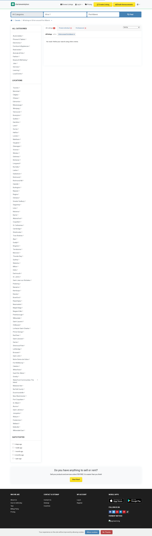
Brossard (16, 352)
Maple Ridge (18, 308)
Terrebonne (17, 249)
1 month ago (19, 451)
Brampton (17, 115)
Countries (47, 506)
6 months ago (19, 455)
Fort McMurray (18, 363)
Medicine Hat (18, 386)
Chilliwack (17, 325)
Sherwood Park (19, 346)
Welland (16, 423)
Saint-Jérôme (18, 410)
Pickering (16, 284)
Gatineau (16, 156)
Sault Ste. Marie (19, 373)
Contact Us (47, 500)
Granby (16, 376)
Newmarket (17, 304)
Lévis (15, 208)
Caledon (16, 366)
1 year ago (18, 458)
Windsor (16, 153)
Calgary (16, 95)
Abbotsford (17, 218)
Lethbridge (17, 349)
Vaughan (16, 143)
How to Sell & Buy (16, 503)
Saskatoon (17, 174)
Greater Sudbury (19, 201)
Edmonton (17, 101)
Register (79, 503)
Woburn (16, 417)
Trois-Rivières (18, 236)
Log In (79, 500)
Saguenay (17, 205)
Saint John (17, 356)
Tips (12, 506)
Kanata (16, 294)
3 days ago (18, 444)
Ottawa (16, 98)
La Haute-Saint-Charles (21, 328)
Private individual (65, 28)
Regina (16, 194)
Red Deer (16, 335)
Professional (81, 28)
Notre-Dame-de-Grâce (21, 359)
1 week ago (18, 448)
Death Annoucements (125, 4)
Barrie (15, 215)
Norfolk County (18, 389)
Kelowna (16, 211)
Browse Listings (67, 4)
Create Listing (104, 4)
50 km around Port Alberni (66, 34)
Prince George (18, 332)
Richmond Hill (18, 181)
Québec (16, 119)
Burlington (17, 187)
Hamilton (16, 122)
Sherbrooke (17, 232)
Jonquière (17, 413)
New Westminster (19, 396)
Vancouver (17, 112)
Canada (17, 20)
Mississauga (18, 105)
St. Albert (17, 403)
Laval (15, 126)
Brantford (17, 297)
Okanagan (17, 146)
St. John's (17, 277)
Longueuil (17, 163)
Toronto (16, 88)
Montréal (16, 91)
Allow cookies (92, 532)
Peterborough (18, 315)
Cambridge (17, 229)
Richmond (17, 177)
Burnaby (16, 167)
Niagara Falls (18, 311)
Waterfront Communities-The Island (25, 381)
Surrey (16, 129)
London (16, 136)
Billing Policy (15, 509)
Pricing (89, 4)
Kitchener (17, 160)
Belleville (16, 427)
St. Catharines (18, 225)
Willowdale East (19, 430)
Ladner (16, 170)
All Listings (50, 28)
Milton (15, 266)
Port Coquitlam (19, 399)
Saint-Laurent (18, 321)
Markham (17, 139)
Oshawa (16, 198)
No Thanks (106, 532)
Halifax (16, 132)
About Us (14, 500)
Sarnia (16, 342)
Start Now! (76, 479)
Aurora (16, 406)
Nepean (16, 191)
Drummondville (19, 393)
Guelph (16, 242)
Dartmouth (17, 273)
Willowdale (17, 318)
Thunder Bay (18, 256)
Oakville (16, 184)
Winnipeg (16, 108)
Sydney (16, 260)
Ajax (15, 239)
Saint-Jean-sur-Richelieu (22, 280)
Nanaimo (16, 287)
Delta (15, 270)
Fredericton (17, 420)
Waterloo (16, 263)
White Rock (17, 370)
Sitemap (46, 503)
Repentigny (17, 301)
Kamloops (17, 291)
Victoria (16, 150)
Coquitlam (17, 222)
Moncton (16, 253)
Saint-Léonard (18, 339)
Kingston (16, 246)
